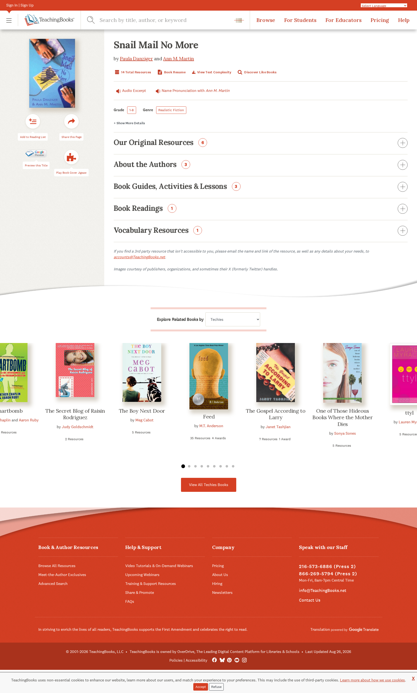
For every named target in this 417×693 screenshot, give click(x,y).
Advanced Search (53, 583)
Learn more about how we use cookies (372, 680)
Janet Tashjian (278, 426)
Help (404, 20)
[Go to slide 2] (189, 466)
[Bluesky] (222, 660)
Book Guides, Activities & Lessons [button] (175, 187)
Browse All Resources (57, 565)
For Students (300, 20)
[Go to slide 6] (214, 466)
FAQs (129, 601)
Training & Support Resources (150, 583)
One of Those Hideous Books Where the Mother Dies (342, 417)
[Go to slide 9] (233, 466)
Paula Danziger (136, 58)
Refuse (216, 687)
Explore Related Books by (180, 319)
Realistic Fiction (171, 110)
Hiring (217, 583)
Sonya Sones (345, 433)
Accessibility (196, 660)
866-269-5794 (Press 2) (328, 573)
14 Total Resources (135, 72)
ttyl (409, 412)
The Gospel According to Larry (275, 414)
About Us (220, 574)
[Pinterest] (229, 660)
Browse (265, 20)
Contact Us (309, 600)
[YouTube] (237, 660)
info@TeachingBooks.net (322, 590)
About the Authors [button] (150, 165)
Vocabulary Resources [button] (156, 230)
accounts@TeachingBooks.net (139, 257)
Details (129, 123)
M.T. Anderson (211, 425)
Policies (176, 660)
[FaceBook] (214, 660)
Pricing (379, 20)
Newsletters (222, 592)
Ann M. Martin (178, 58)
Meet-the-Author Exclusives (62, 574)
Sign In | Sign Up (20, 5)
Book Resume (174, 72)
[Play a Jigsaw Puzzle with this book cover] (71, 157)
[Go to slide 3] (195, 466)
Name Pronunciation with (195, 90)
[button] (9, 20)
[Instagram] (244, 660)
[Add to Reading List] (33, 121)
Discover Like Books (260, 72)
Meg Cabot (144, 420)
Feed (209, 416)
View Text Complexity (213, 72)
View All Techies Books (208, 484)
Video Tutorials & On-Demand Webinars (159, 565)
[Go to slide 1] (183, 466)
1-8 (131, 110)
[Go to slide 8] (226, 466)
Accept (200, 687)
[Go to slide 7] (220, 466)
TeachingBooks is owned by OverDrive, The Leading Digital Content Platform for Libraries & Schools (214, 651)
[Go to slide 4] (201, 466)
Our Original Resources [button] (159, 143)
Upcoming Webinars (142, 574)
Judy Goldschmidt (77, 426)
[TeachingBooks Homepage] (46, 20)
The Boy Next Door (142, 410)
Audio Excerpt (134, 90)
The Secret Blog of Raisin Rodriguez (75, 414)
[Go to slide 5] (208, 466)
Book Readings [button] (143, 209)
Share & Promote (139, 592)
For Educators (343, 20)
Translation (320, 629)
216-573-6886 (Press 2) (327, 566)
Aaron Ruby (29, 420)
